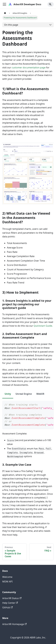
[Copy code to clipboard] (50, 404)
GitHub (6, 607)
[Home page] (5, 13)
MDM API (7, 581)
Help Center (8, 602)
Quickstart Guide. (43, 325)
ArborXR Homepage (13, 624)
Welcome (7, 577)
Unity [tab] (8, 393)
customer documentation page (29, 67)
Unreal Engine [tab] (24, 393)
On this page (11, 24)
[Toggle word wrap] (45, 404)
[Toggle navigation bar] (4, 4)
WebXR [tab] (40, 393)
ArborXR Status (10, 598)
